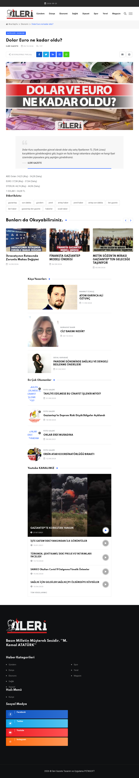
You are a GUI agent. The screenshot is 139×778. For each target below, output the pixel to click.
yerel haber (78, 203)
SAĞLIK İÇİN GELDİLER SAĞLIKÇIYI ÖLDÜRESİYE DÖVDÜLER (65, 582)
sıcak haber (63, 209)
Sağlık (75, 13)
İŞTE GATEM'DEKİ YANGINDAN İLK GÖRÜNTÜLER (59, 541)
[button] (125, 220)
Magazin (116, 13)
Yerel (105, 13)
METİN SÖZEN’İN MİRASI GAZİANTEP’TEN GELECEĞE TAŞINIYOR (68, 259)
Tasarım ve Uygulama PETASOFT (79, 771)
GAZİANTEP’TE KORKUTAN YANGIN (52, 528)
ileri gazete (113, 203)
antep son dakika (95, 203)
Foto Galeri (49, 390)
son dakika (26, 203)
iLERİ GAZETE (12, 46)
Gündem (40, 13)
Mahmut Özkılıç (86, 292)
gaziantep (12, 203)
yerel (51, 203)
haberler (49, 209)
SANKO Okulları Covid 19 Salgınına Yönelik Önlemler (60, 569)
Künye (11, 697)
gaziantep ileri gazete (31, 209)
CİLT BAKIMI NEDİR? (72, 331)
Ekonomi (63, 13)
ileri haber (12, 209)
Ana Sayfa (13, 24)
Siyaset (85, 13)
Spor (96, 13)
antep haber (63, 203)
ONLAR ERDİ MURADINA (58, 435)
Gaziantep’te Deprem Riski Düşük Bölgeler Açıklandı (74, 415)
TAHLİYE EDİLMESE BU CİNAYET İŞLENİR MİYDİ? (72, 394)
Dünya (52, 13)
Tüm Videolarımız (39, 593)
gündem (39, 203)
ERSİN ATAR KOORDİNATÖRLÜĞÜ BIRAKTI (68, 454)
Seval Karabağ (60, 358)
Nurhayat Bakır (67, 327)
